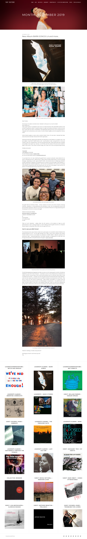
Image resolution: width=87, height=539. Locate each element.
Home (32, 2)
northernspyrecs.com (41, 155)
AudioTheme (12, 536)
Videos (70, 2)
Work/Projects (53, 2)
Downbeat (25, 150)
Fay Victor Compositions (62, 2)
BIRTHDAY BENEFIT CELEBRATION (29, 213)
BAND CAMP (37, 153)
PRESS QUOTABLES (77, 2)
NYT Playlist (25, 152)
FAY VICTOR (10, 2)
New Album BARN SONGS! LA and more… (40, 36)
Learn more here (49, 237)
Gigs (36, 2)
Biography (46, 2)
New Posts (40, 2)
